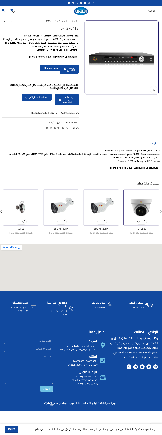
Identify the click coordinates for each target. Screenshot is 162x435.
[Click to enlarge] (153, 89)
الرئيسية (75, 21)
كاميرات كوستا (61, 21)
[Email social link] (85, 3)
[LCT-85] (20, 207)
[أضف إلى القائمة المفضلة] (138, 221)
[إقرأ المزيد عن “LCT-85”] (23, 221)
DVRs (48, 21)
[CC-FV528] (141, 207)
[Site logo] (81, 11)
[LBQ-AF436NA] (61, 207)
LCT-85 (20, 229)
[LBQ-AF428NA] (101, 207)
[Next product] (4, 21)
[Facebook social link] (93, 3)
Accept (11, 429)
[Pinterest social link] (81, 3)
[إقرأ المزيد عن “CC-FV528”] (144, 221)
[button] (69, 69)
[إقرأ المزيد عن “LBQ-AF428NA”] (104, 221)
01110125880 (91, 365)
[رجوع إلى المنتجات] (8, 21)
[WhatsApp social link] (73, 3)
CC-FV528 (141, 229)
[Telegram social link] (69, 3)
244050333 (78, 361)
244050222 (92, 361)
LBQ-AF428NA (101, 229)
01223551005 (75, 365)
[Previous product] (12, 21)
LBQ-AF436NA (61, 229)
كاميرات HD (134, 233)
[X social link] (89, 3)
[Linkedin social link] (77, 3)
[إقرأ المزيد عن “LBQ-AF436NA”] (63, 221)
